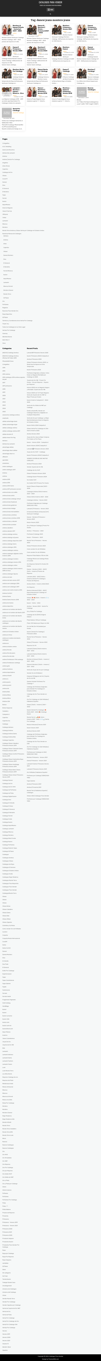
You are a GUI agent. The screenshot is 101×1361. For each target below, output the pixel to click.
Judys (4, 217)
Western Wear (6, 1347)
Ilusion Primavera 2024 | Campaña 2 (38, 455)
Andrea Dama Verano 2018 (10, 599)
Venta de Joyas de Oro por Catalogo (38, 670)
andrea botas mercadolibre (10, 511)
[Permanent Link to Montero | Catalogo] (82, 73)
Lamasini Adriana (7, 1054)
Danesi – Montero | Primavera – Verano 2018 (42, 90)
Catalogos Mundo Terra (9, 880)
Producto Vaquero (8, 1238)
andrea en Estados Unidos (10, 631)
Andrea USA (6, 701)
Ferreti (4, 198)
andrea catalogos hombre (10, 559)
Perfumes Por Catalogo (9, 1200)
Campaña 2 (5, 714)
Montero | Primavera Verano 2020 (42, 49)
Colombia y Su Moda (8, 925)
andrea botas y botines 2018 (11, 518)
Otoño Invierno (6, 1190)
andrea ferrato (7, 650)
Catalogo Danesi (7, 780)
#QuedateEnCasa (7, 361)
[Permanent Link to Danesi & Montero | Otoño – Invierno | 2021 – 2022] (32, 30)
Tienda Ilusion (6, 1279)
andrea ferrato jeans (8, 653)
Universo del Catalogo (9, 1292)
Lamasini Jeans (7, 1064)
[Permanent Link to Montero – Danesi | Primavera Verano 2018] (57, 92)
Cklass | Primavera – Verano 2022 (37, 642)
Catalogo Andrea (7, 730)
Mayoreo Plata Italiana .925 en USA (37, 555)
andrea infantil (6, 675)
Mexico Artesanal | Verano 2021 (36, 724)
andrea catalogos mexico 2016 (11, 562)
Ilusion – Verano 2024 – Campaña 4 (37, 442)
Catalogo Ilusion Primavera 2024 (37, 476)
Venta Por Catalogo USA (9, 1324)
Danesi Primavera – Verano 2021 (92, 27)
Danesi (4, 182)
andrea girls (6, 666)
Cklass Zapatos (7, 922)
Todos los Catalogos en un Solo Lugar (13, 327)
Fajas (4, 195)
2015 (3, 367)
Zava (4, 343)
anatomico (5, 463)
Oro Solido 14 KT (7, 1174)
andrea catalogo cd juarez (10, 537)
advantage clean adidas (9, 450)
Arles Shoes (6, 166)
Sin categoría (6, 1273)
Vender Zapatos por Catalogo (11, 1305)
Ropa (4, 1250)
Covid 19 (4, 179)
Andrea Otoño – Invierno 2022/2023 (38, 584)
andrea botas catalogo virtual (11, 499)
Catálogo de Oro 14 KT (33, 470)
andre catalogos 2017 (9, 469)
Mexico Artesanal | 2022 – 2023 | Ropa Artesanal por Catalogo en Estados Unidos (37, 592)
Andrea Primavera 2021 (34, 784)
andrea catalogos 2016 (9, 547)
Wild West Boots (7, 336)
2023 (4, 405)
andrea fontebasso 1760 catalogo (12, 659)
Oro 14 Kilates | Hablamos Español (37, 772)
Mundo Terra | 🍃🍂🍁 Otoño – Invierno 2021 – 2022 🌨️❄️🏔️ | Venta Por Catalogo (38, 719)
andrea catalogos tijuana (10, 574)
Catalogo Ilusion (7, 822)
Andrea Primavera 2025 (34, 359)
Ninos (4, 1138)
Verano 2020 (6, 1337)
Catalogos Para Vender (50, 2)
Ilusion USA (5, 1019)
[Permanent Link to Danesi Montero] (82, 51)
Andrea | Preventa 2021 (34, 787)
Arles (5, 243)
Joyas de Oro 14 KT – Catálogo (36, 452)
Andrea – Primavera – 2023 (35, 531)
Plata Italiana (6, 1209)
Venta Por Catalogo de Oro (10, 1321)
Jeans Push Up (7, 211)
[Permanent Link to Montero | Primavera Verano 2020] (32, 51)
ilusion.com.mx (6, 1025)
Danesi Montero (91, 48)
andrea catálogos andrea (10, 550)
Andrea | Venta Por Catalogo (11, 159)
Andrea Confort (7, 593)
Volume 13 (5, 1343)
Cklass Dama (6, 912)
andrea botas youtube (9, 524)
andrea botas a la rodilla (9, 492)
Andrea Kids (6, 691)
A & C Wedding (6, 146)
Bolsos (4, 704)
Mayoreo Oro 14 (31, 645)
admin (15, 33)
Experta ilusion (7, 974)
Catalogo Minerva (7, 832)
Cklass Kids (5, 915)
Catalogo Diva (6, 799)
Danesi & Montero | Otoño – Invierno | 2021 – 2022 (43, 29)
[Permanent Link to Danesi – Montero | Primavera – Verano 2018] (32, 92)
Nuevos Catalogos (91, 89)
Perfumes (5, 304)
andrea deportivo (7, 606)
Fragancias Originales (9, 999)
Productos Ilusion (7, 1241)
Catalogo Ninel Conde (9, 838)
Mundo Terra (7, 294)
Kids (3, 1048)
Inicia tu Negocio (7, 208)
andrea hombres (7, 669)
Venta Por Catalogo (93, 92)
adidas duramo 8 (7, 434)
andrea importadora (8, 672)
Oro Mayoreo (6, 1164)
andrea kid (5, 688)
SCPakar (6, 298)
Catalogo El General (8, 809)
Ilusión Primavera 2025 (34, 369)
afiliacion (5, 457)
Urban (4, 1295)
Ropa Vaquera (6, 1260)
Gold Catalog (6, 1003)
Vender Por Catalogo (8, 1302)
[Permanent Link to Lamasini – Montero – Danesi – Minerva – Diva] (7, 92)
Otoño (4, 1187)
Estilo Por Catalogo (8, 970)
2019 (3, 392)
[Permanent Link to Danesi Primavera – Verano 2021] (82, 30)
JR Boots (5, 214)
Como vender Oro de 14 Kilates (11, 928)
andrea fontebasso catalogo (11, 662)
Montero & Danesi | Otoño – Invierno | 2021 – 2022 (18, 28)
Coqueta (5, 935)
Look (3, 1067)
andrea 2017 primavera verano (11, 489)
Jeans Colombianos (8, 1038)
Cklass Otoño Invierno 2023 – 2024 (37, 497)
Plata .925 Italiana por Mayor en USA (38, 623)
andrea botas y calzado (9, 521)
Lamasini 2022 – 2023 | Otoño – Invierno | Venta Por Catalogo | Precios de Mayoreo (36, 578)
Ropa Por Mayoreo (8, 1256)
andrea (4, 476)
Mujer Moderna (7, 1116)
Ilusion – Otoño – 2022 (33, 603)
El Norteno (5, 191)
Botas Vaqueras (7, 708)
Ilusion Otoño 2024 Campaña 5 (36, 425)
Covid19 (4, 941)
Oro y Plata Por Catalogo (34, 611)
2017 (3, 382)
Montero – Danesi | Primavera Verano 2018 (67, 90)
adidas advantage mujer (9, 424)
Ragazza (5, 307)
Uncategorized (7, 1285)
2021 (3, 398)
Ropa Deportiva (7, 314)
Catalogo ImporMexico (9, 825)
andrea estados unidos (9, 646)
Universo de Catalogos (9, 1289)
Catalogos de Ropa (8, 864)
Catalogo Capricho (8, 740)
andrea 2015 (6, 479)
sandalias (5, 1263)
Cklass (4, 175)
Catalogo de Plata (8, 793)
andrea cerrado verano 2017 (11, 580)
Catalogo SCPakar (8, 851)
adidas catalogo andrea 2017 (11, 431)
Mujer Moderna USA (8, 1119)
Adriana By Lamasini (8, 153)
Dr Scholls (5, 961)
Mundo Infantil (6, 1122)
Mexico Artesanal (7, 1087)
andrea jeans (6, 682)
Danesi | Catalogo (66, 70)
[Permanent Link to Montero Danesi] (57, 51)
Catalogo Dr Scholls (8, 803)
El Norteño (6, 267)
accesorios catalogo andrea (11, 415)
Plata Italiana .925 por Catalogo (36, 620)
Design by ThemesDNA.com (50, 1359)
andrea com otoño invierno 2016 (12, 590)
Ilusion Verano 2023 (33, 522)
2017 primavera (7, 386)
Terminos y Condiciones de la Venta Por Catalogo (17, 320)
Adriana (5, 236)
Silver (4, 1269)
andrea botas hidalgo (9, 508)
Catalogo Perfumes (8, 845)
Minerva (4, 224)
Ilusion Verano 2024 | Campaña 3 (37, 445)
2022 (4, 402)
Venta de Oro (6, 1311)
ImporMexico (6, 204)
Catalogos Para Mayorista (10, 883)
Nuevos (4, 1141)
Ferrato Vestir (6, 996)
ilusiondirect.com (7, 1028)
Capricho (5, 169)
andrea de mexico (7, 603)
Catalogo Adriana (7, 727)
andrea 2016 (6, 482)
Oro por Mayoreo (7, 1170)
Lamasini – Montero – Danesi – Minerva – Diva (18, 90)
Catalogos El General (8, 867)
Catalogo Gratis (7, 819)
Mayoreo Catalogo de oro (10, 1077)
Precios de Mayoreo (8, 1212)
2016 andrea (6, 374)
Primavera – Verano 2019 (10, 1222)
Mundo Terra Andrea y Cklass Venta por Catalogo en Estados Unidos (23, 230)
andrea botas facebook (9, 502)
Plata (4, 1203)
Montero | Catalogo (91, 70)
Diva (3, 185)
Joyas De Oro (6, 1041)
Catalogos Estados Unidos (10, 870)
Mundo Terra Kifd (7, 1132)
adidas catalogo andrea (9, 427)
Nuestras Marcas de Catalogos (11, 233)
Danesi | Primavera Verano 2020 (17, 49)
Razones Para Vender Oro (10, 311)
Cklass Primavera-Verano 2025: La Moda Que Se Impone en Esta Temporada (37, 364)
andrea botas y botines (9, 515)
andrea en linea (7, 635)
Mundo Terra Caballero (9, 1128)
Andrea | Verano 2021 (33, 731)
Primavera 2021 (7, 1232)
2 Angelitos (5, 143)
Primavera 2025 (7, 1235)
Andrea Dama (6, 596)
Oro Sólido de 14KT (8, 1177)
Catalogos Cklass (7, 861)
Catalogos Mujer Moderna (10, 877)
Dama (4, 945)
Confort (4, 932)
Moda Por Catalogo (8, 1103)
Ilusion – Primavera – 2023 (35, 537)
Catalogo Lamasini (8, 828)
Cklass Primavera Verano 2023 (36, 546)
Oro (3, 301)
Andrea (4, 156)
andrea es (5, 643)
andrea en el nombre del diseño (12, 609)
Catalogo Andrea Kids (9, 737)
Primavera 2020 (7, 1229)
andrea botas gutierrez (9, 505)
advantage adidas (8, 447)
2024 (4, 408)
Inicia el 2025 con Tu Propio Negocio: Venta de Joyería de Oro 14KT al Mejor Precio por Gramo (38, 395)
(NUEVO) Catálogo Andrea (10, 352)
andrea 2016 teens (8, 486)
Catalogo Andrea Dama (9, 733)
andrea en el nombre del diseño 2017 (13, 612)
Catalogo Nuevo (7, 841)
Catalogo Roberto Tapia (9, 848)
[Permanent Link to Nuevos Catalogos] (82, 92)
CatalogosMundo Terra (9, 893)
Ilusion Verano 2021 (33, 727)
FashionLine (6, 990)
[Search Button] (50, 14)
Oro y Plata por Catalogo (9, 1183)
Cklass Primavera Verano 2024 (36, 473)
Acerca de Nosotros (8, 150)
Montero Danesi (66, 48)
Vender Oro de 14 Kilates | (34, 673)
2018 (3, 389)
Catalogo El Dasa (7, 806)
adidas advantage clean (9, 421)
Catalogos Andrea (8, 857)
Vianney (4, 333)
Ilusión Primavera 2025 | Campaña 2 (38, 356)
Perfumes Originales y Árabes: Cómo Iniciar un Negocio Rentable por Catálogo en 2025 (38, 375)
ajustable (5, 460)
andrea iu (5, 679)
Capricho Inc (6, 720)
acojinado (5, 418)
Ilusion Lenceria (7, 1016)
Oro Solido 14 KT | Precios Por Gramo (38, 483)
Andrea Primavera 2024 (34, 463)
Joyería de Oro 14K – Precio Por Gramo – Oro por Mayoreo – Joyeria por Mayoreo (37, 382)
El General (5, 188)
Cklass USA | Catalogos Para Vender (38, 796)
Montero (5, 227)
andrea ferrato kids (8, 656)
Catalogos (5, 854)
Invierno (4, 1035)
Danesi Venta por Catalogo (43, 70)
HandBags (5, 1006)
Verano (4, 1331)
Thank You (5, 323)
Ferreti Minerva (8, 271)
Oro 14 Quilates (7, 1158)
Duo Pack (5, 964)
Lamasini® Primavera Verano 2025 (37, 352)
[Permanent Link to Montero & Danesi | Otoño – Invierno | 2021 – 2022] (7, 30)
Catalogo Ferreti (7, 816)
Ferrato (4, 993)
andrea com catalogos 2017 (10, 586)
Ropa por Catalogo (8, 1253)
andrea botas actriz (8, 495)
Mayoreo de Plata (7, 1080)
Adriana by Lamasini (8, 444)
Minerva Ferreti (8, 286)
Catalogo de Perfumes (9, 790)
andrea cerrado (7, 577)
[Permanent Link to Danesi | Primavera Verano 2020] (7, 51)
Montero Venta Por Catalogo (18, 70)
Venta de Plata (7, 1314)
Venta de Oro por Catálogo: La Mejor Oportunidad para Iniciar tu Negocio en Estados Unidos (38, 420)
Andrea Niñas (6, 695)
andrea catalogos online (9, 565)
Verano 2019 (6, 1334)
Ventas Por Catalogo (8, 330)
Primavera (5, 1219)
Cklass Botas (6, 906)
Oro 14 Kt (5, 1154)
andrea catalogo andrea (9, 534)
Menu (51, 10)
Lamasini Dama (7, 1058)
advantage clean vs (8, 453)
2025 (4, 411)
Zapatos (5, 1350)
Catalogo (5, 724)
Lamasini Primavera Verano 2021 (37, 769)
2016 (3, 371)
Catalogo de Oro (7, 172)
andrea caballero (7, 528)
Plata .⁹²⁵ (5, 1206)
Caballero (5, 711)
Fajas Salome (6, 983)
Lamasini (5, 220)
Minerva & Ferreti (7, 1096)
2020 (4, 395)
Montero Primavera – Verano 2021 (67, 27)
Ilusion (4, 201)
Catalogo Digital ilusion (9, 796)
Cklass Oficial (6, 919)
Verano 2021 (6, 1340)
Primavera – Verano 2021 (10, 1225)
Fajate (4, 987)
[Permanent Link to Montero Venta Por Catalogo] (7, 73)
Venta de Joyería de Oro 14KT (11, 1308)
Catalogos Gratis (7, 874)
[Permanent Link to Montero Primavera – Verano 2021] (57, 30)
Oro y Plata (5, 1180)
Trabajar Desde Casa (8, 1282)
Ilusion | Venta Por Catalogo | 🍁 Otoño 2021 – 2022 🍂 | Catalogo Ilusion (37, 712)
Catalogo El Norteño (8, 812)
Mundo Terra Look (7, 1135)
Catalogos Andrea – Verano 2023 (37, 500)
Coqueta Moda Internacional (11, 938)
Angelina (5, 162)
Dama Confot (6, 948)
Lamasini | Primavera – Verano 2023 (38, 508)
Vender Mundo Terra (8, 1298)
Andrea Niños (6, 698)
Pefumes (5, 1193)
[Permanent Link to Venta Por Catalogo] (7, 113)
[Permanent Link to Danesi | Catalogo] (57, 73)
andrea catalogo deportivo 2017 (12, 540)
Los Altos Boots (7, 1074)
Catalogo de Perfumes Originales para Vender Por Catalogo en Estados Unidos (37, 689)
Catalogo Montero (8, 835)
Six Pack (5, 1276)
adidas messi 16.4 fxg (8, 437)
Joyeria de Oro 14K (8, 1045)
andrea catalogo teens (9, 544)
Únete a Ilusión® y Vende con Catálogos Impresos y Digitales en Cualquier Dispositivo (37, 413)
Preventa (5, 1216)
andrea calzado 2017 (8, 531)
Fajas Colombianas (8, 980)
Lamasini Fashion (7, 1061)
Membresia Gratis (7, 1083)
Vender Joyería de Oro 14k (35, 467)
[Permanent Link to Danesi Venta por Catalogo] (32, 73)
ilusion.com (5, 1022)
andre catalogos (7, 466)
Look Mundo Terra (7, 1070)
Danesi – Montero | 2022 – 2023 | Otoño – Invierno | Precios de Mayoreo (37, 571)
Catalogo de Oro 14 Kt (8, 786)
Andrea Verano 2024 (33, 434)
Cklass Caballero (7, 909)
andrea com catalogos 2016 (10, 583)
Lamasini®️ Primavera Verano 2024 (38, 449)
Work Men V (5, 340)
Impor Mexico (6, 1032)
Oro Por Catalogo (7, 1167)
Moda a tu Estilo (7, 1099)
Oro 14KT (5, 1161)
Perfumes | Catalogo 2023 (35, 534)
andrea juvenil (6, 685)
